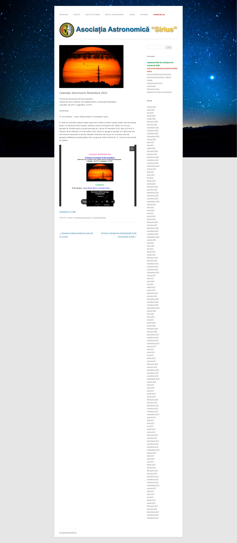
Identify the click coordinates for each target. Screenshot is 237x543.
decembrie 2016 (153, 441)
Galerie (132, 15)
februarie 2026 (152, 121)
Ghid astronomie (153, 89)
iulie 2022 (150, 243)
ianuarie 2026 (152, 124)
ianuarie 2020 (152, 331)
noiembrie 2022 (152, 231)
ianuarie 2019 (152, 367)
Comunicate (151, 86)
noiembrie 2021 (152, 266)
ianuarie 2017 (152, 438)
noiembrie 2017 (152, 408)
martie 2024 (151, 183)
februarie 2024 (152, 186)
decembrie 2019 (153, 334)
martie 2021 (151, 290)
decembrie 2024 (153, 157)
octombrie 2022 (152, 234)
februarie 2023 (152, 222)
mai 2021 (150, 284)
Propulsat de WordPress (67, 533)
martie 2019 (151, 361)
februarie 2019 (152, 364)
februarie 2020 (152, 328)
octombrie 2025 (152, 133)
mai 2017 (150, 426)
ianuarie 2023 (152, 225)
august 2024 (151, 169)
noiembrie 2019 (152, 337)
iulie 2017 (150, 420)
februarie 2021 (152, 293)
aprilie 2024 (151, 181)
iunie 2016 (150, 458)
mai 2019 (150, 355)
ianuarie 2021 (152, 296)
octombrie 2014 (152, 518)
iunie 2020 (150, 317)
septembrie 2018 (153, 379)
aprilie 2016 (151, 464)
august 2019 (151, 346)
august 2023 (151, 204)
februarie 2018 (152, 399)
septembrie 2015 (153, 485)
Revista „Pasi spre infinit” (114, 15)
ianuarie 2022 (152, 260)
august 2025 (151, 139)
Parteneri (144, 15)
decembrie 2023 (153, 192)
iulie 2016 (150, 456)
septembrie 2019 (153, 343)
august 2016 (151, 453)
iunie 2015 (150, 494)
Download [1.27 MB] (67, 211)
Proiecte (76, 15)
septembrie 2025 (153, 136)
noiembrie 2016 (152, 444)
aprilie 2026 (151, 115)
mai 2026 (150, 113)
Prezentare (63, 15)
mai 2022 (150, 249)
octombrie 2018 (152, 376)
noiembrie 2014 (152, 515)
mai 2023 (150, 213)
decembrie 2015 (153, 476)
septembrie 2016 (153, 450)
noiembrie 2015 (152, 479)
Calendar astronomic (82, 217)
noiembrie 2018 (152, 373)
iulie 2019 (150, 349)
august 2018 (151, 382)
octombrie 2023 (152, 198)
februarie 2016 (152, 470)
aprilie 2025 (151, 148)
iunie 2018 (150, 388)
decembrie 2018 (153, 370)
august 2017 (151, 417)
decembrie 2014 (153, 512)
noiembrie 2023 (152, 195)
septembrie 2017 (153, 414)
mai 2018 (150, 390)
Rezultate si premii (93, 15)
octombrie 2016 (152, 447)
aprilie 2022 (151, 251)
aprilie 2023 (151, 216)
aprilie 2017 (151, 429)
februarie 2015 (152, 506)
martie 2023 (151, 219)
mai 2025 (150, 145)
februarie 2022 (152, 257)
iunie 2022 (150, 246)
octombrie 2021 (152, 269)
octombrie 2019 (152, 340)
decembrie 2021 (153, 263)
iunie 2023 (150, 210)
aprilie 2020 (151, 322)
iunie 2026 (150, 110)
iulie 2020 (150, 314)
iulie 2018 (150, 385)
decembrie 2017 (153, 405)
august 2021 (151, 275)
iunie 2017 (150, 423)
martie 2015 (151, 503)
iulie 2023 (150, 207)
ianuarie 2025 (152, 154)
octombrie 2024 (152, 163)
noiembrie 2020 (152, 302)
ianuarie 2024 (152, 189)
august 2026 (151, 107)
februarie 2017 (152, 435)
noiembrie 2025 (152, 130)
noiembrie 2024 (152, 160)
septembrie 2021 (153, 272)
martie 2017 (151, 432)
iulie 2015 (150, 491)
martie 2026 (151, 118)
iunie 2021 (150, 281)
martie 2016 (151, 467)
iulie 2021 (150, 278)
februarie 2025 (152, 151)
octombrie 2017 (152, 411)
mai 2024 (150, 178)
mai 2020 (150, 320)
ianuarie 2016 (152, 473)
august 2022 (151, 240)
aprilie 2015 (151, 500)
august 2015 (151, 488)
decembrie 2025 (153, 127)
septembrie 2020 (153, 308)
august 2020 (151, 311)
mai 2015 (150, 497)
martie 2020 (151, 325)
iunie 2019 (150, 352)
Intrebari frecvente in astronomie (159, 92)
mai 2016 (150, 461)
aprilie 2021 (151, 287)
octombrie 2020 (152, 305)
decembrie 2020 (153, 299)
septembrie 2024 (153, 166)
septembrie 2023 (153, 201)
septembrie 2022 (153, 237)
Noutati (149, 80)
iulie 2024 (150, 172)
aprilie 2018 (151, 393)
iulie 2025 (150, 142)
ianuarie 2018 (152, 402)
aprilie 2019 (151, 358)
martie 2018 (151, 396)
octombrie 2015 (152, 482)
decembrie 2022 (153, 228)
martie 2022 (151, 254)
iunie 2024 (150, 175)
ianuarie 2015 (152, 509)
